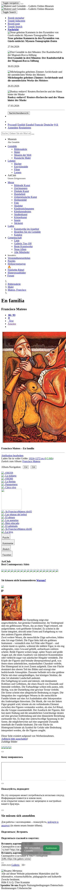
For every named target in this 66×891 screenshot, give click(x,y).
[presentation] (36, 326)
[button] (16, 17)
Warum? (41, 580)
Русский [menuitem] (12, 124)
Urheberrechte (24, 888)
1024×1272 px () (41, 458)
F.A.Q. (11, 882)
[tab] (11, 315)
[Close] (33, 134)
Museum (14, 140)
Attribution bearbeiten (12, 455)
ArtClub (17, 177)
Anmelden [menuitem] (13, 127)
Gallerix (15, 865)
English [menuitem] (21, 124)
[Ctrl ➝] (16, 511)
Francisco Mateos (31, 461)
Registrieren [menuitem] (25, 127)
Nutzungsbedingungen (38, 885)
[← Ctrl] (8, 487)
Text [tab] (10, 320)
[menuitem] (56, 124)
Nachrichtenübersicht (19, 113)
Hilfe (4, 882)
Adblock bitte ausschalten (14, 738)
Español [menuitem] (30, 124)
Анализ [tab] (12, 323)
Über (18, 882)
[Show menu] (22, 3)
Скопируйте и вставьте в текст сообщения (24, 855)
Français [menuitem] (39, 124)
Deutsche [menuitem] (48, 124)
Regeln (23, 885)
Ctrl (25, 467)
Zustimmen (51, 848)
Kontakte (25, 882)
